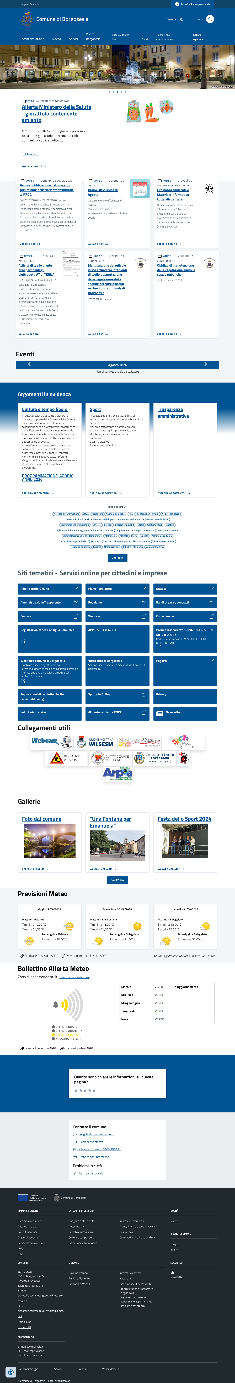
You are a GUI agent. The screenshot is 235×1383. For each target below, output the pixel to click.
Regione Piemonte (30, 4)
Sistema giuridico (141, 541)
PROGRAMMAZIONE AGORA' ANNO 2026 (47, 477)
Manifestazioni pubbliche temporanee (82, 535)
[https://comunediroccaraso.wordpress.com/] (154, 758)
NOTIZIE (30, 101)
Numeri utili (24, 1327)
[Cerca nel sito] (208, 19)
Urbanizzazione (112, 546)
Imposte (97, 530)
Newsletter (176, 1277)
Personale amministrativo (32, 1243)
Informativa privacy (131, 1273)
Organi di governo (28, 1237)
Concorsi (96, 524)
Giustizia (169, 524)
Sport (145, 39)
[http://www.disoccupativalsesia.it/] (66, 758)
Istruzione (162, 530)
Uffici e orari (24, 1322)
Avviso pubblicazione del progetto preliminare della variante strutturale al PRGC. (47, 190)
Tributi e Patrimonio (133, 546)
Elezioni (108, 524)
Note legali (126, 1278)
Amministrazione (33, 38)
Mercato (124, 535)
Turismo (97, 546)
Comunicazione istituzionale (75, 524)
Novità (56, 38)
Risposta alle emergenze (117, 541)
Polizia (84, 541)
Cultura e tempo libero (120, 37)
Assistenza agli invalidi (147, 513)
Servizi (73, 38)
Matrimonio (111, 535)
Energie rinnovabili (124, 524)
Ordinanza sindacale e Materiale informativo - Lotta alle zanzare (174, 195)
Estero (140, 524)
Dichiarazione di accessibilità (136, 1284)
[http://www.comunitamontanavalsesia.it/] (95, 742)
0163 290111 (37, 1286)
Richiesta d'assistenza (132, 1306)
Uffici (20, 1254)
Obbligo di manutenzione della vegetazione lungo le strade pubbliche (176, 270)
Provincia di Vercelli (79, 1284)
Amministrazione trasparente (136, 1289)
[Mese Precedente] (29, 364)
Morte (134, 535)
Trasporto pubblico (80, 546)
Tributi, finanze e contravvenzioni (138, 1226)
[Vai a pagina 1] (109, 92)
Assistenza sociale (171, 513)
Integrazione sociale (144, 530)
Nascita (144, 535)
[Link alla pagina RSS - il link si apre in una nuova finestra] (181, 19)
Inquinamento (123, 530)
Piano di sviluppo (69, 541)
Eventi (174, 1249)
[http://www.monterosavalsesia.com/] (139, 742)
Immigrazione (83, 530)
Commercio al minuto (131, 519)
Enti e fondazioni (27, 1232)
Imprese (109, 530)
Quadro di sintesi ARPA (79, 1048)
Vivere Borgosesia (93, 36)
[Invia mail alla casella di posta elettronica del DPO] (34, 1346)
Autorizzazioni (76, 1226)
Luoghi (174, 1244)
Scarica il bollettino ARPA (40, 1048)
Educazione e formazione (83, 1243)
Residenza (96, 541)
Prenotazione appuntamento (136, 1301)
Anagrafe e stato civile (81, 1221)
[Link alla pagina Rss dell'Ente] (172, 1272)
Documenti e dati (27, 1226)
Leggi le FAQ (127, 1293)
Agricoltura (97, 513)
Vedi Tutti (117, 558)
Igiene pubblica (65, 530)
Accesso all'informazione (66, 513)
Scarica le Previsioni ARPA (41, 955)
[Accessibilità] (11, 1372)
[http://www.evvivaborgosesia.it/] (183, 742)
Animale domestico (116, 513)
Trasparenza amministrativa (164, 37)
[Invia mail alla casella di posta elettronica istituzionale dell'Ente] (41, 1298)
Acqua (85, 513)
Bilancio (86, 519)
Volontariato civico (155, 546)
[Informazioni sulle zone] (74, 977)
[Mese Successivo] (205, 364)
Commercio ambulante (156, 519)
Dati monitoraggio (28, 1369)
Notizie (174, 1221)
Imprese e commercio (132, 1221)
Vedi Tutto (117, 880)
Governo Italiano (78, 1273)
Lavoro (174, 530)
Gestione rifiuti (154, 524)
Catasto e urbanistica (81, 1232)
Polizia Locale (127, 1232)
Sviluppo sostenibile (163, 541)
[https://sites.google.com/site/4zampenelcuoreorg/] (110, 758)
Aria (131, 513)
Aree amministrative (29, 1221)
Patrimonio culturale (161, 535)
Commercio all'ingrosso (105, 519)
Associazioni (72, 519)
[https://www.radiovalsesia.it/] (183, 758)
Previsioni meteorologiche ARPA (86, 955)
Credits (82, 1369)
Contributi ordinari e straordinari (138, 1237)
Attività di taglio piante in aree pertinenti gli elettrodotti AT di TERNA (37, 270)
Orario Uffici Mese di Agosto (103, 192)
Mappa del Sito (110, 1369)
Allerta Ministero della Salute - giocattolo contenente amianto (56, 113)
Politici (21, 1248)
